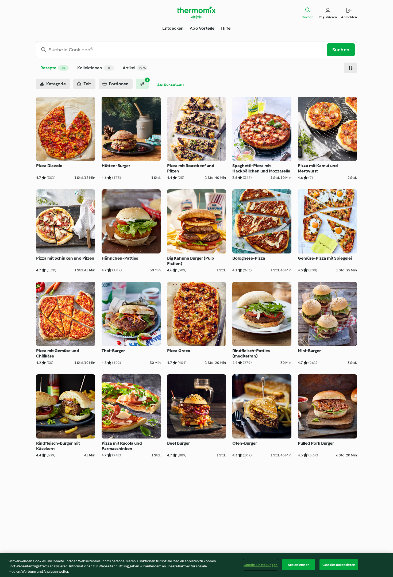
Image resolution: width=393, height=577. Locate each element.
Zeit (87, 83)
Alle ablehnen (299, 565)
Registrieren (328, 17)
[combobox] (183, 49)
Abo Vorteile (202, 28)
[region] (196, 565)
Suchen (307, 17)
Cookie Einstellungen (261, 565)
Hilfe (226, 28)
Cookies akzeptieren (338, 565)
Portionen (119, 83)
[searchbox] (183, 49)
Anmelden (349, 17)
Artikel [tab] (134, 67)
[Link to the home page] (196, 12)
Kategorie (56, 83)
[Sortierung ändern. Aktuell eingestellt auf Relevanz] (350, 68)
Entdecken (172, 28)
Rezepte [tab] (52, 67)
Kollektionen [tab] (93, 67)
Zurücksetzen (170, 84)
